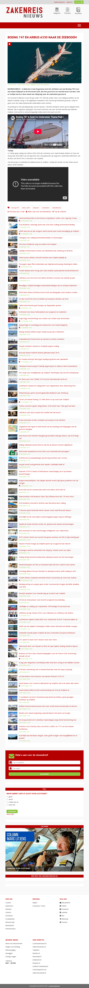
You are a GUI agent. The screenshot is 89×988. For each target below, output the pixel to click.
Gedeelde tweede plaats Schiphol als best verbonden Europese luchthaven (47, 633)
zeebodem (45, 208)
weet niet (12, 805)
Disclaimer (9, 916)
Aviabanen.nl (37, 960)
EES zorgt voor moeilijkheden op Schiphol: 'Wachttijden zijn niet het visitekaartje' (49, 373)
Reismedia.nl (37, 956)
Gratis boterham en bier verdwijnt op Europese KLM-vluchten (42, 420)
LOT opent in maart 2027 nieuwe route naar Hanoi (38, 640)
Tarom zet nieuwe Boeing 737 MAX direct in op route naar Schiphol (44, 399)
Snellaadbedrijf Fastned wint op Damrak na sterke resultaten (41, 339)
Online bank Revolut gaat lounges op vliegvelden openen (40, 305)
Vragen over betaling (12, 947)
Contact (8, 903)
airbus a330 (26, 208)
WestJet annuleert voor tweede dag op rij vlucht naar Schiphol (42, 593)
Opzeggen (9, 953)
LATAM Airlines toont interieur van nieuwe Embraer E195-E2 (41, 676)
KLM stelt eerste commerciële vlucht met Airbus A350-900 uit (42, 490)
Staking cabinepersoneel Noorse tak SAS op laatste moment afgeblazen (46, 445)
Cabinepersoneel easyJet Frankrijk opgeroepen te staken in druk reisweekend (48, 366)
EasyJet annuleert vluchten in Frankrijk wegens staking (39, 346)
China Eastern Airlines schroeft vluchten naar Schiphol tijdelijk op (42, 257)
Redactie (8, 909)
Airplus (35, 903)
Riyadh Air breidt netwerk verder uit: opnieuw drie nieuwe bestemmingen (46, 524)
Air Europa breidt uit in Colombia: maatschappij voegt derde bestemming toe (47, 720)
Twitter (64, 906)
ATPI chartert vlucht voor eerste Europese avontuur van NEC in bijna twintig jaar (49, 537)
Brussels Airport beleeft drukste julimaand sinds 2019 (39, 353)
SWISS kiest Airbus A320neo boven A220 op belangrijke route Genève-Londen (48, 292)
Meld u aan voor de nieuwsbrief (39, 211)
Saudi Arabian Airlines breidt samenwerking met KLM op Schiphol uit (44, 690)
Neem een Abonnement (13, 943)
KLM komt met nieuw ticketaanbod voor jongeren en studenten (42, 312)
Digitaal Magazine (59, 2)
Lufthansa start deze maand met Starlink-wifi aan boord (40, 412)
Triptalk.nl (36, 950)
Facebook (65, 909)
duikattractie (57, 208)
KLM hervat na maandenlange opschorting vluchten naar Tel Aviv (43, 458)
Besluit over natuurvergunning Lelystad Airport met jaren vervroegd (44, 713)
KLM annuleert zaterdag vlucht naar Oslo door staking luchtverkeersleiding (47, 224)
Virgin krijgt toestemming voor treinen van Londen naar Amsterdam (44, 318)
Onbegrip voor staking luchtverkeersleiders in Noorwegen (40, 238)
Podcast (64, 922)
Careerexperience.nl (39, 970)
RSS (63, 916)
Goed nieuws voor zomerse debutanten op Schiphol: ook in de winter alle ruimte (49, 683)
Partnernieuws (10, 929)
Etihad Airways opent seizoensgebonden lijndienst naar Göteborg (43, 393)
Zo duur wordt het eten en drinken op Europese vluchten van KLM (43, 299)
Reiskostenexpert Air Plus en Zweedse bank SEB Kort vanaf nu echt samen (47, 565)
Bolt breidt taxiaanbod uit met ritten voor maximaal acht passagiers (44, 451)
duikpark (36, 208)
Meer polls (10, 814)
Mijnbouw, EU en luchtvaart (18, 868)
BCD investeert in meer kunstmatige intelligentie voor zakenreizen (44, 530)
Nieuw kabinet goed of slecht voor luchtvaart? (27, 794)
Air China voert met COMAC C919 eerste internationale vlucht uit (43, 379)
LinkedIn (64, 912)
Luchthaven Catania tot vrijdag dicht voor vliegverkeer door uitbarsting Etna (47, 386)
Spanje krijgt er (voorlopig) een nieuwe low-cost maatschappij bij (43, 325)
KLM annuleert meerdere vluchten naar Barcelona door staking (42, 503)
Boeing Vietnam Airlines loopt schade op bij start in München (41, 332)
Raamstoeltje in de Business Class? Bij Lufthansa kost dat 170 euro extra (46, 496)
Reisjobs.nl (36, 963)
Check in (77, 2)
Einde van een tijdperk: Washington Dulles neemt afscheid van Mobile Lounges (48, 626)
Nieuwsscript (9, 922)
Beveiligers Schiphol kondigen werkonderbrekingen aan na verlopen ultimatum (48, 285)
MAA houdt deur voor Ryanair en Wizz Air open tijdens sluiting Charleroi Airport (48, 646)
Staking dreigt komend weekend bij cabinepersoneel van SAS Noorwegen (46, 557)
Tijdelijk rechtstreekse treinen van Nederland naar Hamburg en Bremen (46, 251)
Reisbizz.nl (36, 953)
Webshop (65, 919)
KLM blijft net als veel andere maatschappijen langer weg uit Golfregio (45, 517)
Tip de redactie (60, 211)
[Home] (24, 12)
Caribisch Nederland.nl (40, 966)
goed (10, 797)
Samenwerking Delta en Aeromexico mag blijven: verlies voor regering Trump (48, 218)
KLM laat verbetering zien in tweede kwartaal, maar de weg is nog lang (45, 669)
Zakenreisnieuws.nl (39, 947)
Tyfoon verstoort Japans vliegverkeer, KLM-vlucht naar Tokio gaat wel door (47, 406)
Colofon (8, 912)
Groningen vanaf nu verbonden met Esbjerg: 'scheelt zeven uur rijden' (45, 550)
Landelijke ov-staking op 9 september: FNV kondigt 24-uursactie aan (44, 606)
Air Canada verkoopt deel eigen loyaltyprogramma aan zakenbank (43, 359)
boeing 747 (15, 208)
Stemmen (12, 811)
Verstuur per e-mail (17, 211)
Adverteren (9, 906)
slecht (11, 799)
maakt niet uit (13, 802)
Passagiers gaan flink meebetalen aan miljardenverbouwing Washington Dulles (48, 264)
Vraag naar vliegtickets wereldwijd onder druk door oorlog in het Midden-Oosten (49, 662)
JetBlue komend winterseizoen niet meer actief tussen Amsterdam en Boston (48, 706)
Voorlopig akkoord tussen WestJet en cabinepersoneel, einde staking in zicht (47, 571)
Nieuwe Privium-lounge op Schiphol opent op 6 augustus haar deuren (44, 544)
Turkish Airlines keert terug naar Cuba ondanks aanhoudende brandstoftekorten (48, 270)
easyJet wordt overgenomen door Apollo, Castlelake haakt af (41, 464)
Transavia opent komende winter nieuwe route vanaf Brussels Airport (45, 510)
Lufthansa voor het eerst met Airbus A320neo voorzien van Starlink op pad (47, 278)
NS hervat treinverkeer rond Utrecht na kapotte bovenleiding (42, 600)
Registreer (70, 2)
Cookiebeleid (9, 919)
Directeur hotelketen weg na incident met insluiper (38, 244)
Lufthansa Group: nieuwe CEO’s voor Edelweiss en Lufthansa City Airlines (46, 613)
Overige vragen (10, 956)
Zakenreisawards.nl (39, 973)
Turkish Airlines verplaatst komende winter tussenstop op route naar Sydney (47, 578)
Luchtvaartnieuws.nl (39, 943)
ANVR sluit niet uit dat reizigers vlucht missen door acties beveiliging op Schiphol (49, 231)
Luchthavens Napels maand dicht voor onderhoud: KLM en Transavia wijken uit (48, 619)
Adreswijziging (10, 950)
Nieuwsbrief (9, 925)
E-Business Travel (39, 906)
